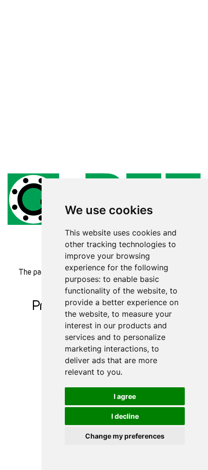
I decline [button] (125, 416)
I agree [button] (125, 396)
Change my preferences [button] (124, 436)
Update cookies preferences (44, 5)
